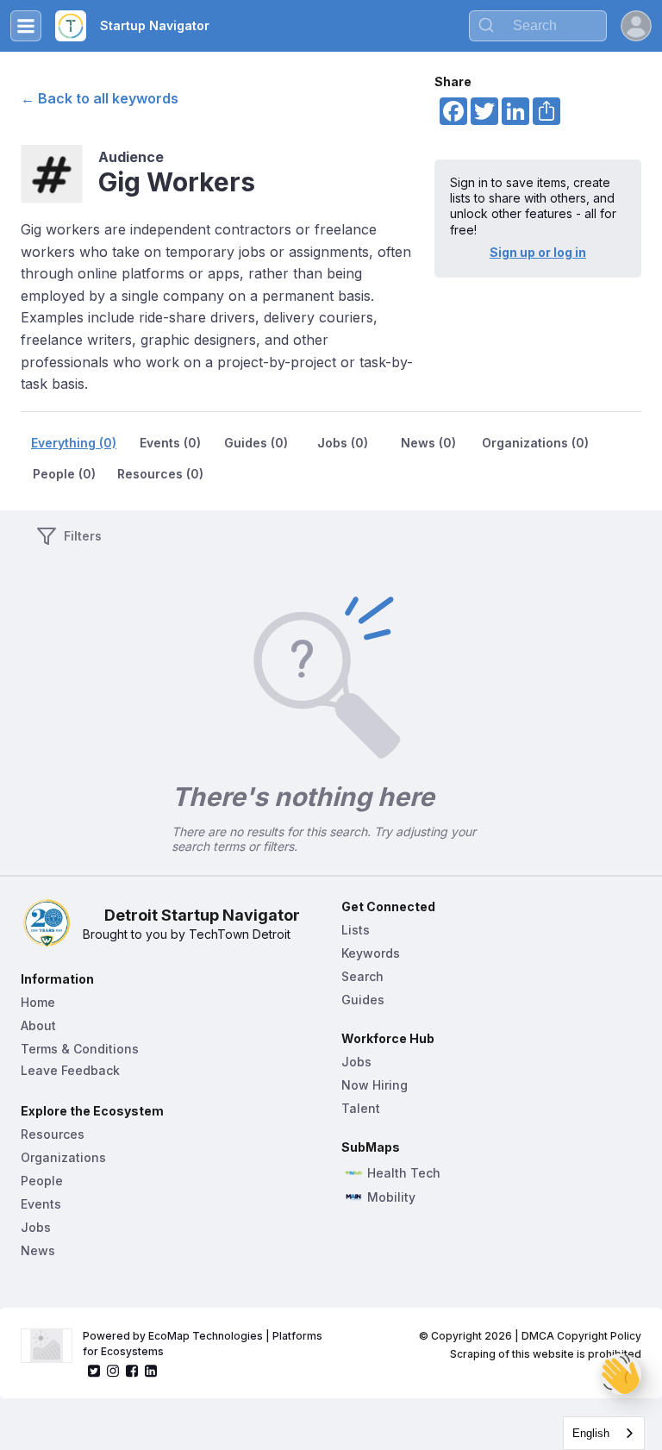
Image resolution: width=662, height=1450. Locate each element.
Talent (360, 1108)
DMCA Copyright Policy (581, 1335)
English (590, 1433)
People (42, 1180)
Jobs (36, 1227)
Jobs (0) (342, 442)
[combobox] (604, 1433)
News (38, 1250)
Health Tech (403, 1173)
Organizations (63, 1157)
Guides (362, 999)
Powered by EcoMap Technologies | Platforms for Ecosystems (204, 1343)
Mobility (391, 1197)
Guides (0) (256, 442)
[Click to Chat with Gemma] (620, 1374)
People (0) (64, 473)
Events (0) (170, 442)
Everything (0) (73, 442)
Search (362, 976)
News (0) (428, 442)
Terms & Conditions (80, 1048)
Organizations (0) (535, 442)
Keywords (370, 953)
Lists (355, 929)
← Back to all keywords (99, 98)
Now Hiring (374, 1085)
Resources (52, 1134)
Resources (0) (160, 473)
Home (38, 1002)
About (38, 1025)
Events (41, 1204)
